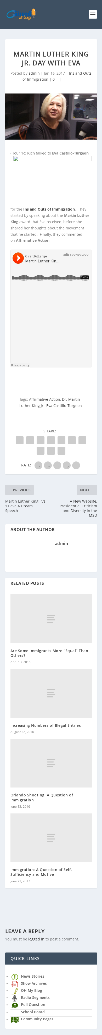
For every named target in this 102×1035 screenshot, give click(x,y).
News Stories (32, 976)
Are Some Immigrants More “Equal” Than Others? (49, 653)
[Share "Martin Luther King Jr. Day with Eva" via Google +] (40, 440)
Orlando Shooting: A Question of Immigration (41, 797)
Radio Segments (35, 997)
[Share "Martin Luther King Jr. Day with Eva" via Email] (51, 450)
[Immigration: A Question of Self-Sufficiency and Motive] (51, 837)
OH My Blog (31, 990)
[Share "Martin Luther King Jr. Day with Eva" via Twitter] (30, 440)
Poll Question (33, 1004)
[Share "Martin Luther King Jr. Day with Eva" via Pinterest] (61, 440)
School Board (33, 1011)
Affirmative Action (44, 399)
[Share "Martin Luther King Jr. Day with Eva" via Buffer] (82, 440)
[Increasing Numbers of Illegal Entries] (51, 693)
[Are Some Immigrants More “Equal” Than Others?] (51, 618)
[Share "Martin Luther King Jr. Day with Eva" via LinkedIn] (72, 440)
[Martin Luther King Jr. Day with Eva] (51, 116)
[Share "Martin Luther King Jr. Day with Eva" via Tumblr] (51, 440)
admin (34, 73)
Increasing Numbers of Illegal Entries (45, 725)
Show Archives (34, 983)
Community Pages (37, 1018)
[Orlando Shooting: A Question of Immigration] (51, 763)
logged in (36, 939)
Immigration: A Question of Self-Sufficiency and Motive (41, 872)
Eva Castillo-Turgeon (64, 405)
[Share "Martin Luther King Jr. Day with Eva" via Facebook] (19, 440)
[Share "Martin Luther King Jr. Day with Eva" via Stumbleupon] (40, 450)
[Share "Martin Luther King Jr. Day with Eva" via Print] (61, 450)
